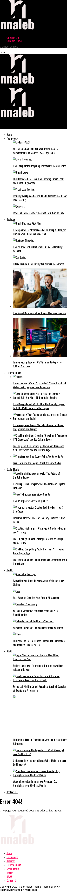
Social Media (13, 470)
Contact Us (13, 37)
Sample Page (14, 40)
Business (11, 219)
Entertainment (14, 373)
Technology (12, 138)
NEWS (9, 651)
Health (10, 570)
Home (9, 134)
